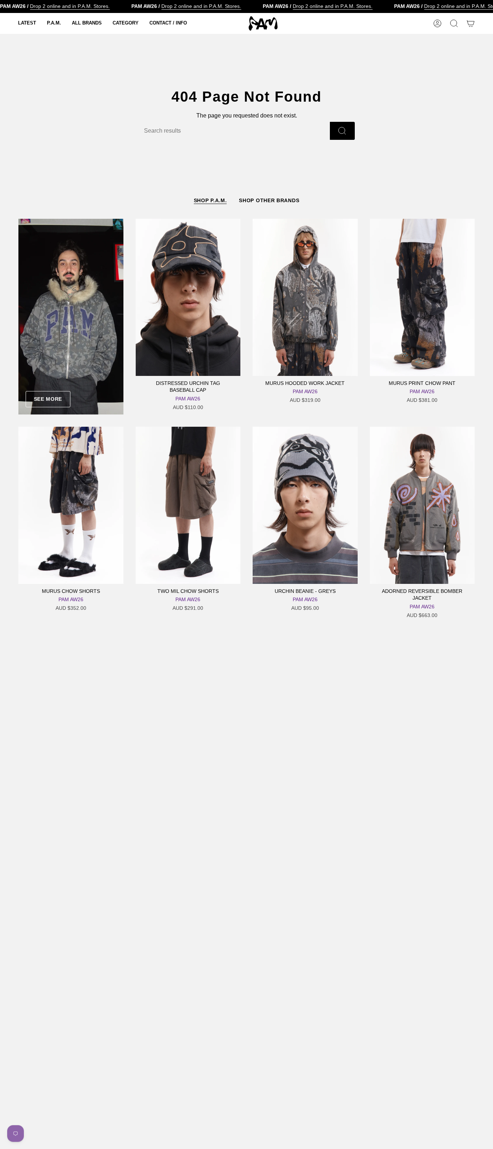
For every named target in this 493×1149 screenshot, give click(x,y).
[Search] (342, 131)
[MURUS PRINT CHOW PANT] (422, 297)
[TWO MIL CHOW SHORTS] (188, 505)
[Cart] (470, 23)
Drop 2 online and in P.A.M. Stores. (70, 6)
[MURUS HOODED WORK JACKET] (305, 297)
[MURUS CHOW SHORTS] (70, 505)
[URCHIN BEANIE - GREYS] (305, 505)
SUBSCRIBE (420, 1110)
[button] (27, 23)
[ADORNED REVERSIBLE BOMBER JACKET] (422, 505)
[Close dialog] (482, 1005)
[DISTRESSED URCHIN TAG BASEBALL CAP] (188, 297)
